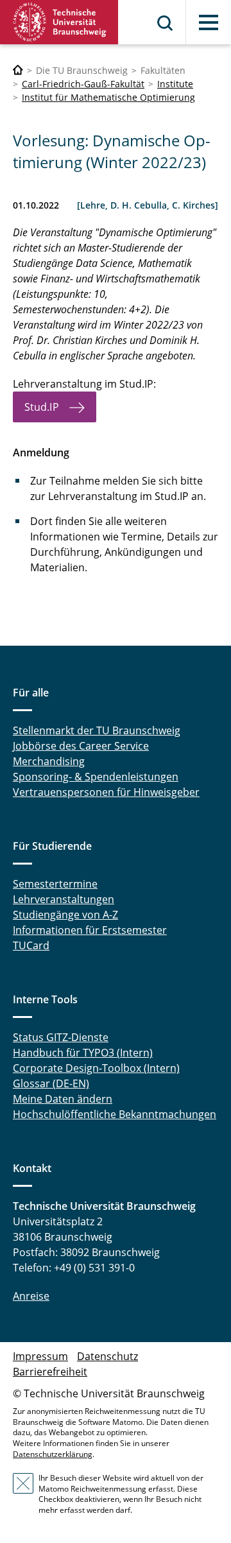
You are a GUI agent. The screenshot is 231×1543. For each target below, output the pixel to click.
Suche (165, 23)
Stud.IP (41, 407)
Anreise (31, 1296)
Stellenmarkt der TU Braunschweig (96, 730)
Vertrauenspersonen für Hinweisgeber (106, 792)
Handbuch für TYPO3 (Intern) (83, 1053)
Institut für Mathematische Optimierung (108, 97)
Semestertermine (55, 884)
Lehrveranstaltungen (63, 899)
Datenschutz (107, 1356)
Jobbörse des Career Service (81, 746)
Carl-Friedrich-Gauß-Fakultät (83, 84)
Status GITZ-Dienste (60, 1037)
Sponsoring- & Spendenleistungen (95, 777)
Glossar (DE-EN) (51, 1083)
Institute (175, 84)
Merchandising (49, 761)
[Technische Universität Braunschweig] (59, 22)
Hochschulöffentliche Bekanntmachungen (114, 1114)
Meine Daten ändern (62, 1099)
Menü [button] (208, 22)
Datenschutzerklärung (52, 1454)
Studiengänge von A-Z (65, 915)
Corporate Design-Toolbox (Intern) (96, 1068)
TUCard (31, 945)
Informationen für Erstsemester (90, 930)
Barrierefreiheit (50, 1372)
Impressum (40, 1356)
